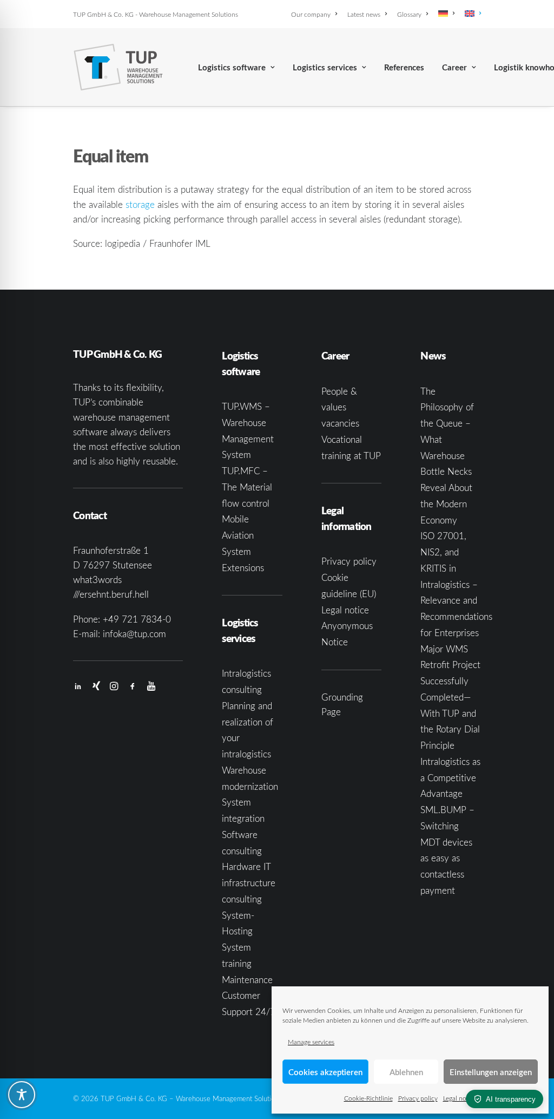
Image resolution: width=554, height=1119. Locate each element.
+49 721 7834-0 (137, 619)
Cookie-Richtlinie (368, 1098)
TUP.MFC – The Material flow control (247, 486)
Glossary (409, 14)
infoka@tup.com (134, 633)
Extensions (243, 567)
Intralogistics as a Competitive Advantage (450, 777)
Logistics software (232, 67)
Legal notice (460, 1098)
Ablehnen (406, 1071)
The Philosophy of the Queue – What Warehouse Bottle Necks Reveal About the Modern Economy (447, 455)
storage (140, 204)
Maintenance (247, 979)
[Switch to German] (446, 14)
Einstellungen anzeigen (491, 1071)
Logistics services (325, 67)
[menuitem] (316, 14)
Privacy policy (418, 1098)
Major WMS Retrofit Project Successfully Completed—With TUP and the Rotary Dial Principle (450, 697)
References (404, 67)
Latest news (363, 14)
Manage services (311, 1041)
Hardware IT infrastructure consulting (248, 882)
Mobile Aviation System (238, 535)
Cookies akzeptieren (325, 1071)
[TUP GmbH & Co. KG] (118, 67)
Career (454, 67)
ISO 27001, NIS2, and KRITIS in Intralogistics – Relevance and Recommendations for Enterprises (456, 584)
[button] (78, 686)
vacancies (340, 423)
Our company (311, 14)
